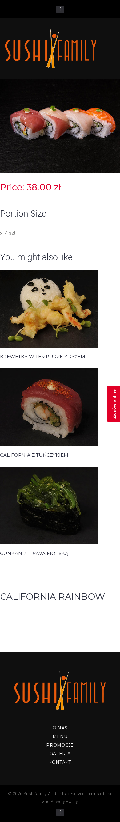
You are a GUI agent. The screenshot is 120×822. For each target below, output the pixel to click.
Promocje (60, 745)
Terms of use (99, 793)
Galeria (60, 753)
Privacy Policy (64, 801)
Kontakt (60, 762)
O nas (60, 728)
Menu (60, 736)
